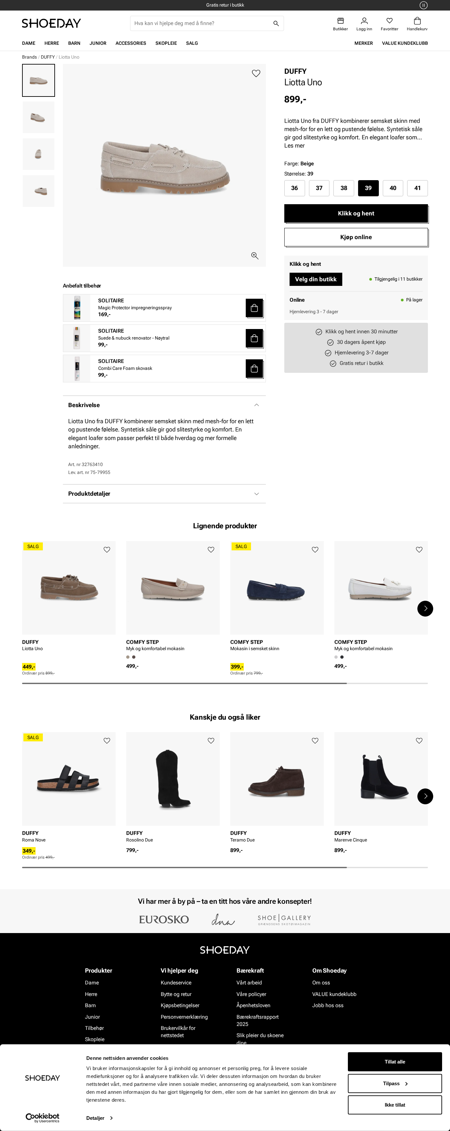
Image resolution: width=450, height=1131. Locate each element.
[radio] (294, 188)
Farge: (299, 163)
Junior (98, 43)
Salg (192, 43)
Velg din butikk (316, 279)
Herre (51, 43)
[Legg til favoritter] (256, 73)
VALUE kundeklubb (405, 43)
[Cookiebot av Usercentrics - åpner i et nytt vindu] (42, 1118)
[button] (254, 308)
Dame (28, 43)
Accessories (131, 43)
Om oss (321, 983)
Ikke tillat (395, 1105)
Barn (74, 43)
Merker (363, 43)
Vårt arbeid (249, 983)
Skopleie (166, 43)
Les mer (294, 145)
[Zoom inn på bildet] (255, 255)
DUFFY (48, 57)
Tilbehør (94, 1028)
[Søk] (276, 23)
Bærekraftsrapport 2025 (258, 1020)
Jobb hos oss (328, 1005)
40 (393, 187)
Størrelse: (295, 174)
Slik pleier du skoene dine (260, 1039)
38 (344, 187)
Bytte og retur (176, 994)
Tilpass (391, 1083)
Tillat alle (395, 1061)
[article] (69, 602)
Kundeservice (176, 983)
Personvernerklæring (184, 1017)
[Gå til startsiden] (51, 23)
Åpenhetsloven (253, 1005)
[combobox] (201, 23)
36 (294, 187)
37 (319, 187)
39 (368, 187)
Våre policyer (251, 994)
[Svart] (342, 657)
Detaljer (95, 1118)
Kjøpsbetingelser (180, 1005)
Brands (29, 57)
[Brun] (133, 657)
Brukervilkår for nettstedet (178, 1031)
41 (417, 187)
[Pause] (422, 5)
